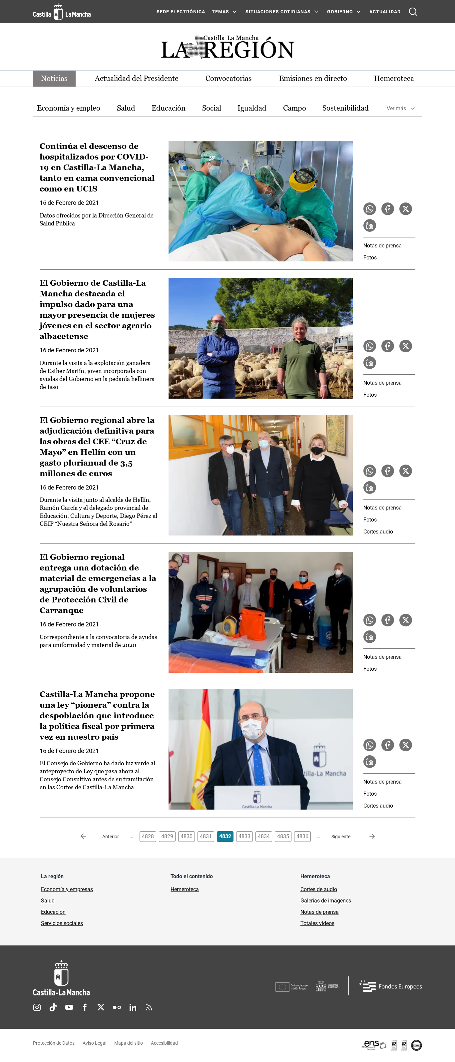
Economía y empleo (68, 108)
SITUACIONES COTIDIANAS (278, 11)
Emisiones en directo (313, 78)
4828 (148, 836)
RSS (149, 1007)
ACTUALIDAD (385, 11)
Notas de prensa (382, 245)
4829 (167, 836)
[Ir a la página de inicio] (62, 11)
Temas (220, 11)
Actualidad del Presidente (137, 78)
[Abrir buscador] (413, 12)
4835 (283, 836)
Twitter (101, 1007)
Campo (294, 108)
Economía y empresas (67, 889)
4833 (244, 836)
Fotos (370, 257)
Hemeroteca (394, 78)
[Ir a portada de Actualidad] (227, 49)
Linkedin (133, 1007)
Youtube (69, 1007)
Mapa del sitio (128, 1043)
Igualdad (251, 108)
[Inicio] (123, 978)
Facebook (85, 1007)
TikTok (53, 1007)
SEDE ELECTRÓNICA (181, 11)
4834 (264, 836)
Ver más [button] (396, 108)
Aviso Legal (94, 1043)
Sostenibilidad (345, 108)
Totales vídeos (317, 923)
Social (211, 108)
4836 (302, 836)
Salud (126, 108)
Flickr (117, 1007)
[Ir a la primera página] (88, 836)
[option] (68, 108)
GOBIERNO (340, 11)
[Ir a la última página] (366, 836)
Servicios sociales (62, 923)
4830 (187, 836)
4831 (206, 836)
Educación (169, 108)
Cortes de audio (318, 889)
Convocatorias (229, 78)
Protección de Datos (54, 1043)
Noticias (54, 78)
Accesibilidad (164, 1043)
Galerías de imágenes (325, 900)
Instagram (37, 1007)
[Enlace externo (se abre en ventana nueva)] (391, 1045)
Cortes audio (378, 532)
